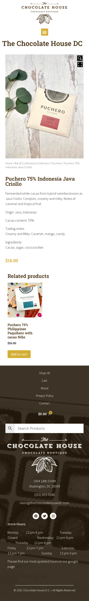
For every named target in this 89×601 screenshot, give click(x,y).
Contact (44, 403)
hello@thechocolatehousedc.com (44, 503)
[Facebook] (36, 516)
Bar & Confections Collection (32, 163)
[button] (44, 32)
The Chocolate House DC (42, 43)
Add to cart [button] (19, 354)
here (19, 566)
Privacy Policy (44, 396)
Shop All (44, 373)
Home (9, 163)
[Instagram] (53, 516)
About (45, 388)
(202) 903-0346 (44, 494)
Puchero (56, 163)
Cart (44, 381)
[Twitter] (44, 516)
